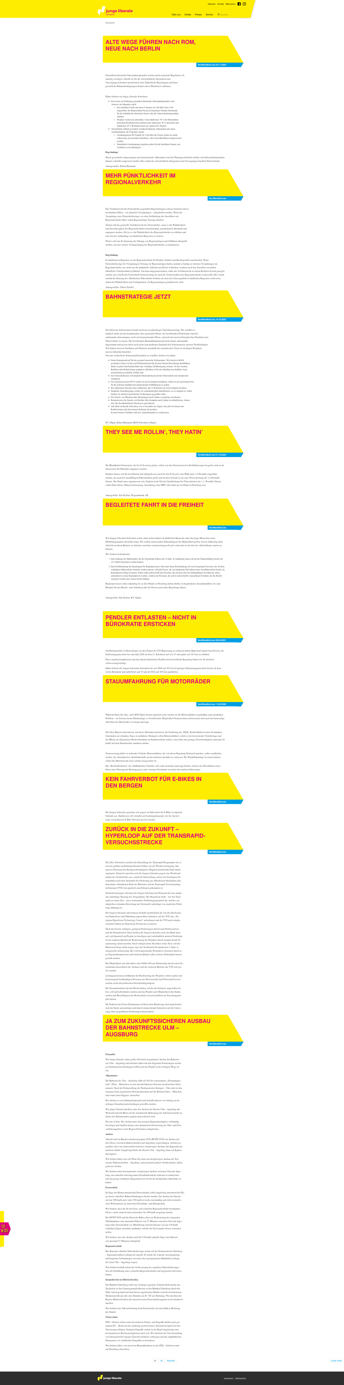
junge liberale (109, 1378)
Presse (198, 14)
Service (209, 14)
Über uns (176, 14)
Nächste (171, 1360)
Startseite (109, 22)
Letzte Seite (336, 1360)
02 (161, 1360)
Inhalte (187, 14)
